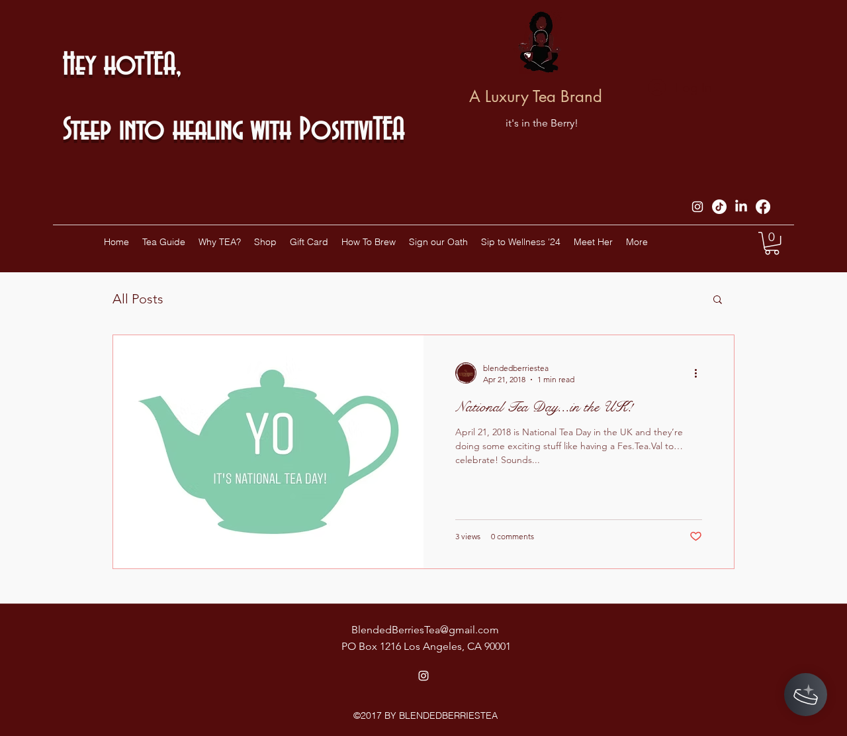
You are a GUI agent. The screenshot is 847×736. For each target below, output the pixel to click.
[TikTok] (719, 206)
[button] (771, 243)
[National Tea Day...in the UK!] (268, 451)
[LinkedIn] (741, 206)
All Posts (137, 299)
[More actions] (700, 373)
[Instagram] (697, 206)
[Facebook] (763, 206)
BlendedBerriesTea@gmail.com (425, 629)
